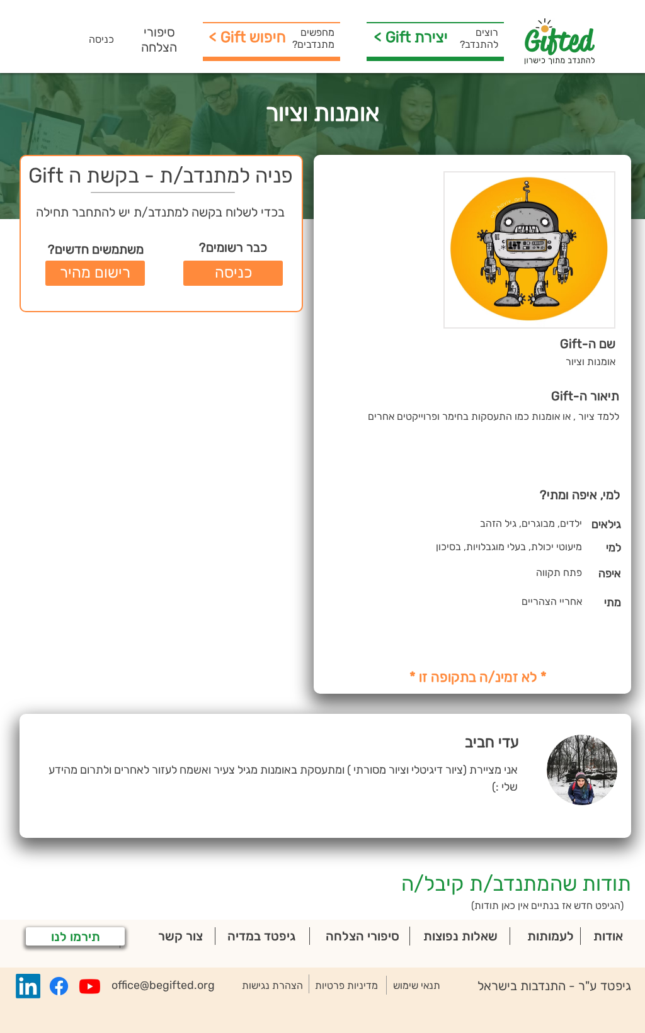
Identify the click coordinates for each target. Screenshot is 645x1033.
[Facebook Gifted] (59, 986)
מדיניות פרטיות (346, 985)
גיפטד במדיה (261, 936)
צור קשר (180, 936)
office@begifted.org (163, 985)
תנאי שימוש (416, 985)
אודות (608, 936)
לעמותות (550, 936)
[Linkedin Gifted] (28, 986)
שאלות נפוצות (460, 936)
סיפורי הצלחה (159, 40)
